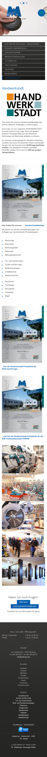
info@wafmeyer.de (23, 657)
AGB (33, 736)
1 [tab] (20, 3)
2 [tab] (23, 3)
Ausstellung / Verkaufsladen (23, 725)
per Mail (23, 602)
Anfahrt (25, 739)
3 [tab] (26, 3)
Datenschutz (25, 736)
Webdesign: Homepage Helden (25, 747)
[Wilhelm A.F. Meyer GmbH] (14, 13)
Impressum (16, 736)
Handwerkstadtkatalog (34, 225)
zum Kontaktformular (24, 606)
